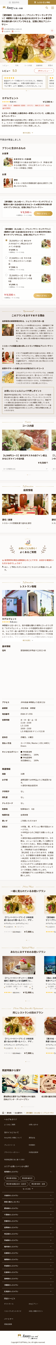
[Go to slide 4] (29, 1061)
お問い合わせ (33, 1124)
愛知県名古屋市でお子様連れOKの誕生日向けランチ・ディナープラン (20, 1097)
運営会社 (32, 1137)
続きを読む (27, 133)
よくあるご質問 (9, 1124)
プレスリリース (9, 1145)
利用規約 (32, 1145)
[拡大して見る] (8, 162)
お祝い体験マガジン (36, 1311)
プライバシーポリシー (12, 1152)
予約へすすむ (41, 213)
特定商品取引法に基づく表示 (14, 1159)
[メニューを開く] (52, 7)
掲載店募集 (8, 1324)
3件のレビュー (44, 70)
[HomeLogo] (28, 1336)
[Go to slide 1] (26, 90)
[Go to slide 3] (25, 448)
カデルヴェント (9, 618)
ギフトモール (9, 1304)
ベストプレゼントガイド (12, 1311)
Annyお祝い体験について (13, 1137)
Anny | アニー (33, 1304)
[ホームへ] (13, 8)
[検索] (47, 7)
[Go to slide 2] (27, 90)
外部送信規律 (33, 1152)
